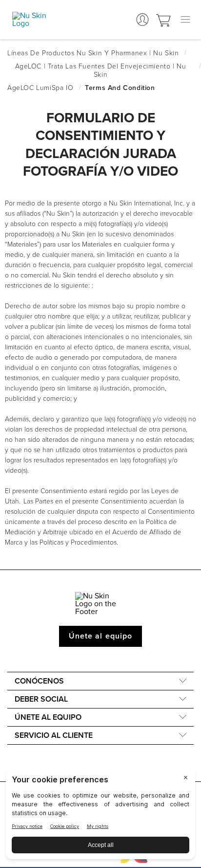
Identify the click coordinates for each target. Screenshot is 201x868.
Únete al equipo (100, 636)
